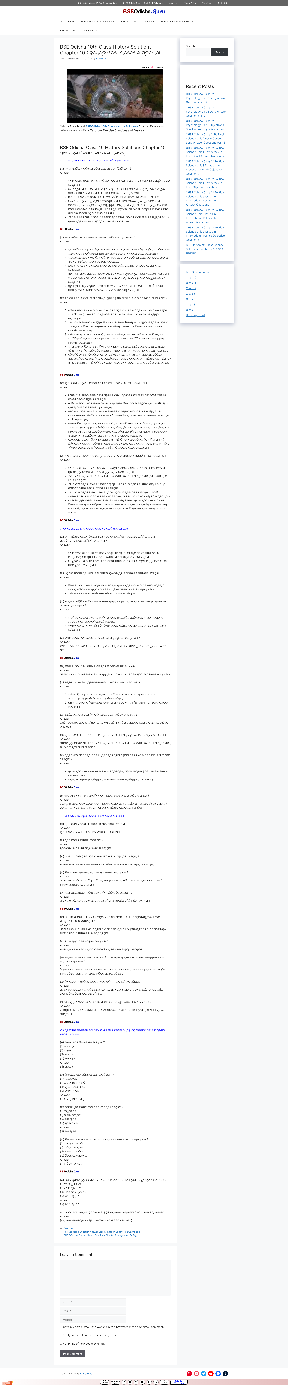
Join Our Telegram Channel (179, 1382)
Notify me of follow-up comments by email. (90, 1335)
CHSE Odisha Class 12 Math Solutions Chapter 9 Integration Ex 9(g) (100, 1235)
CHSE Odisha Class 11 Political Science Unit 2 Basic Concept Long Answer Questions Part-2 (205, 138)
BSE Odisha (86, 1373)
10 (142, 1382)
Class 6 (190, 293)
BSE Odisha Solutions (104, 1382)
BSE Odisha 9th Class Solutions (137, 21)
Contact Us (223, 3)
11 (149, 1382)
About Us (173, 3)
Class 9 (190, 309)
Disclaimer (207, 3)
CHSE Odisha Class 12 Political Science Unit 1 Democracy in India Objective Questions (205, 183)
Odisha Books (67, 21)
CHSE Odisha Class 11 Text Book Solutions (143, 3)
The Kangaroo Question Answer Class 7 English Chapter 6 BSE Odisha (102, 1231)
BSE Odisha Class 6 (115, 1382)
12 (156, 1382)
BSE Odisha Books (164, 1382)
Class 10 (68, 1228)
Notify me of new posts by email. (84, 1343)
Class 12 (191, 288)
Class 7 (190, 299)
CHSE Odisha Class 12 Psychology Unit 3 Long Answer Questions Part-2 (206, 98)
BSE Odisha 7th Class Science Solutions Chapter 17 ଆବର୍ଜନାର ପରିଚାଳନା (205, 249)
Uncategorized (195, 315)
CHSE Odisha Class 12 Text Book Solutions (97, 3)
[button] (144, 1382)
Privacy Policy (189, 3)
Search (190, 46)
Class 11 (191, 282)
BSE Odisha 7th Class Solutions (76, 30)
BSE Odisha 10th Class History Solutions (112, 126)
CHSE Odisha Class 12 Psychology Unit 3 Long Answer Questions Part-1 (206, 111)
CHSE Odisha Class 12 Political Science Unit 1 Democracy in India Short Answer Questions (205, 152)
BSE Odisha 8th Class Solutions (177, 21)
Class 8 (190, 304)
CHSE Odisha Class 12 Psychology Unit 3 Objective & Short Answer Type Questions (205, 125)
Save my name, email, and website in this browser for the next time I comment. (113, 1327)
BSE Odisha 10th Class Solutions (98, 21)
